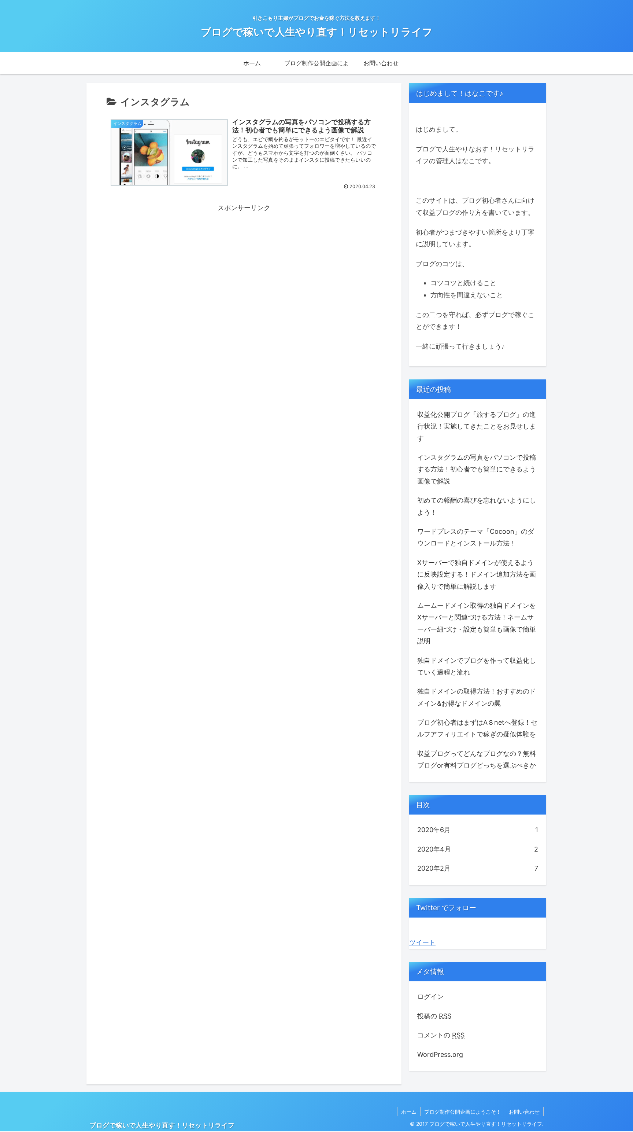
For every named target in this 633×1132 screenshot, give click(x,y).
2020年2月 (477, 868)
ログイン (430, 996)
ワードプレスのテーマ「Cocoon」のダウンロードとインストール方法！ (475, 537)
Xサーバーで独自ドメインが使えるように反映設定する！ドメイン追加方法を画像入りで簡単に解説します (476, 574)
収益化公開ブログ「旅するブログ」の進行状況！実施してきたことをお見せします (476, 426)
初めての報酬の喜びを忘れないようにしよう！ (476, 506)
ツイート (422, 942)
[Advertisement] (244, 265)
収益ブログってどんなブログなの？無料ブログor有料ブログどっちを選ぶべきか (476, 759)
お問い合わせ (524, 1112)
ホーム (409, 1112)
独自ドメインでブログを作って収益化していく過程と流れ (476, 666)
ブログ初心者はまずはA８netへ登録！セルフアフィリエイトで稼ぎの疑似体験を (477, 728)
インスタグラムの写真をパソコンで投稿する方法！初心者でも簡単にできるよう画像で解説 (476, 469)
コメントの (440, 1035)
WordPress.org (440, 1054)
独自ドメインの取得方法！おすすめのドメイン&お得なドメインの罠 (476, 697)
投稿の (434, 1016)
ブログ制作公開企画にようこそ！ (462, 1112)
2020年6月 (477, 830)
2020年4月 (477, 849)
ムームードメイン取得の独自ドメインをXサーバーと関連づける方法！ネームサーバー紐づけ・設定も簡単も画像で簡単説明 (476, 623)
